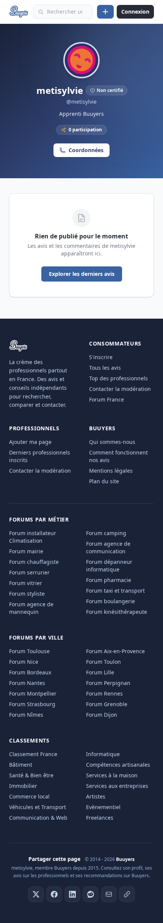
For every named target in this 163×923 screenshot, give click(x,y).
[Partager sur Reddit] (90, 894)
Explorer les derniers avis (81, 273)
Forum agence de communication (108, 547)
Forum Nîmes (26, 714)
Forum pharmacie (108, 580)
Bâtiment (20, 764)
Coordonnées (86, 150)
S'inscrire (101, 357)
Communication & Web (38, 817)
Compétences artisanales (118, 764)
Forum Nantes (27, 682)
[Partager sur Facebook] (54, 894)
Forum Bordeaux (30, 672)
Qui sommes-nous (112, 441)
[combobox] (62, 12)
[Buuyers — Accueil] (18, 12)
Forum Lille (100, 672)
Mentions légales (111, 470)
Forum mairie (26, 551)
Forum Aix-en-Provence (115, 651)
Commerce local (29, 796)
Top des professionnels (118, 378)
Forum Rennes (104, 693)
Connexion (135, 11)
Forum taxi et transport (115, 590)
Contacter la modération (120, 388)
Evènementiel (103, 807)
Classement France (33, 754)
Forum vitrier (25, 583)
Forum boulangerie (110, 601)
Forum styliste (27, 593)
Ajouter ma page (30, 441)
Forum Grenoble (106, 704)
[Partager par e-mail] (108, 894)
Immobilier (23, 785)
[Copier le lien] (127, 894)
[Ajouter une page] (105, 12)
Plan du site (104, 481)
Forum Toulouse (29, 651)
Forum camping (106, 533)
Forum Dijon (101, 714)
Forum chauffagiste (34, 561)
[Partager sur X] (36, 894)
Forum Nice (23, 661)
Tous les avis (105, 367)
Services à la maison (112, 775)
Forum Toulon (103, 661)
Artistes (95, 796)
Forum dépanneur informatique (109, 565)
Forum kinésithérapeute (116, 611)
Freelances (99, 817)
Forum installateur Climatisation (32, 536)
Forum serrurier (29, 572)
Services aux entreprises (117, 785)
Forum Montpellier (32, 693)
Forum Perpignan (108, 682)
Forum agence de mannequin (31, 608)
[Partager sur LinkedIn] (72, 894)
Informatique (103, 754)
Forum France (106, 399)
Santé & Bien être (31, 775)
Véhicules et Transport (37, 807)
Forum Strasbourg (32, 704)
